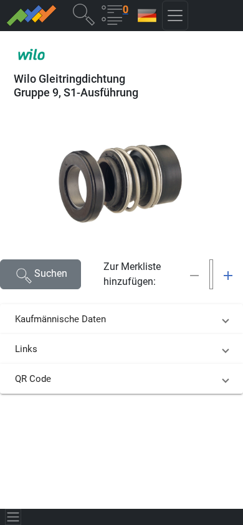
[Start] (31, 15)
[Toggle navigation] (13, 517)
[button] (83, 14)
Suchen (50, 273)
